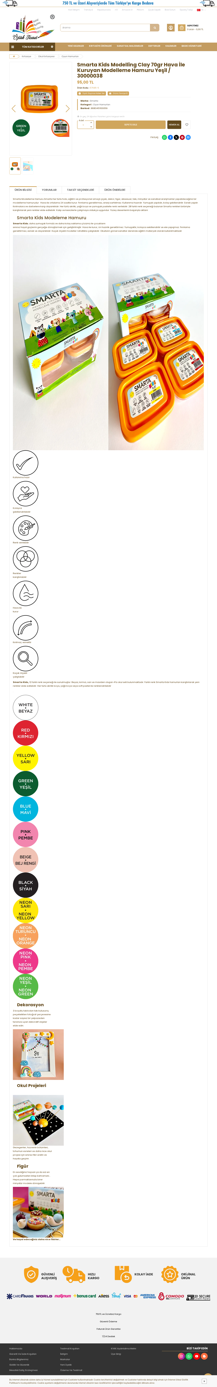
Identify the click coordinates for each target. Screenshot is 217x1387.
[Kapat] (204, 1381)
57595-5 (94, 87)
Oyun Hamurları (70, 56)
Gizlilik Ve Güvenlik (19, 1364)
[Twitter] (176, 137)
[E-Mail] (188, 137)
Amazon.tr (127, 9)
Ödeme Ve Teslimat (71, 1370)
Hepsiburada (104, 9)
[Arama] (154, 27)
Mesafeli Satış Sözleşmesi (23, 1370)
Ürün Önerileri (114, 190)
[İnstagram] (181, 1356)
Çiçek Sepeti (154, 9)
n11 (116, 9)
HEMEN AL (174, 124)
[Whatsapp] (164, 137)
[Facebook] (170, 137)
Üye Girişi (116, 1354)
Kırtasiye (26, 56)
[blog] (204, 1356)
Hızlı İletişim (74, 9)
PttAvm (140, 9)
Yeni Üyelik (66, 1364)
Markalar (65, 1359)
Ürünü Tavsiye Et (120, 93)
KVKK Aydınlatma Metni (123, 1348)
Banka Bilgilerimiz (18, 1359)
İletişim (64, 1354)
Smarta (94, 100)
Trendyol (88, 9)
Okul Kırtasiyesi (46, 56)
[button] (13, 108)
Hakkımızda (15, 1348)
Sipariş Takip (186, 9)
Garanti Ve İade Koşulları (22, 1354)
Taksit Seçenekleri (80, 190)
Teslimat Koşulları (69, 1348)
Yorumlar (49, 190)
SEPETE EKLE (130, 124)
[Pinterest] (182, 137)
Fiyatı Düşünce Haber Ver (94, 93)
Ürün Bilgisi (23, 190)
